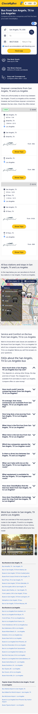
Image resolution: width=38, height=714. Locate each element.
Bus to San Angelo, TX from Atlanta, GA (14, 570)
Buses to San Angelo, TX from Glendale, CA (15, 583)
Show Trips (19, 152)
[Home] (9, 3)
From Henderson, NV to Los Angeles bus (15, 625)
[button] (29, 295)
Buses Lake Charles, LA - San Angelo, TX (14, 590)
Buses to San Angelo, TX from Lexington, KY (15, 597)
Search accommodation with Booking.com (19, 46)
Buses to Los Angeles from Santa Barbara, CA (16, 659)
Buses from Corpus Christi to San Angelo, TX (16, 576)
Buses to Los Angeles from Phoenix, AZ (14, 642)
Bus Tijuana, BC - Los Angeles (11, 669)
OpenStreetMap (27, 324)
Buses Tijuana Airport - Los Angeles (13, 705)
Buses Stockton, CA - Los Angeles (12, 665)
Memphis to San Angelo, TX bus (12, 600)
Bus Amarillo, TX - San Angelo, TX (12, 566)
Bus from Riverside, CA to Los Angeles (14, 645)
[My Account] (21, 3)
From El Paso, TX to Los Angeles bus (13, 618)
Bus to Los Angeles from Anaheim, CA (14, 611)
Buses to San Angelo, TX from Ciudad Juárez (15, 573)
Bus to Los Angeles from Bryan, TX (13, 614)
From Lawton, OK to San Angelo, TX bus (14, 593)
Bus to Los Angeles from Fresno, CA (13, 621)
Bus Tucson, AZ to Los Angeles (11, 672)
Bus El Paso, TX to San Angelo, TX (12, 580)
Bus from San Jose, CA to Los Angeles (13, 655)
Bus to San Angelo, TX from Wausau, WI (14, 603)
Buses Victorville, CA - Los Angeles (12, 675)
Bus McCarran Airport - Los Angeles (13, 696)
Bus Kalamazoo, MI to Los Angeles (13, 628)
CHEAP (6, 110)
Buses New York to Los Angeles (12, 638)
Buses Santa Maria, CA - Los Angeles (13, 662)
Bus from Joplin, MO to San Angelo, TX (14, 587)
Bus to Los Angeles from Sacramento (13, 648)
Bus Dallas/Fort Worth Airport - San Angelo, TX (16, 692)
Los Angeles (30, 281)
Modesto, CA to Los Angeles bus (12, 635)
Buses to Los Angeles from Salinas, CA (14, 652)
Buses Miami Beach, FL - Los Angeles (13, 631)
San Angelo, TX (14, 281)
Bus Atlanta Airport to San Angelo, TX (13, 689)
